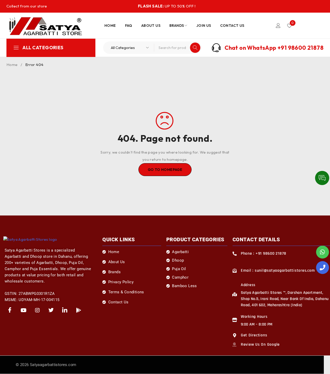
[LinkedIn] (65, 310)
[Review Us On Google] (235, 345)
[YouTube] (23, 310)
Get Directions (254, 335)
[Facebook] (10, 310)
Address (248, 285)
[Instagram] (37, 310)
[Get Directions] (235, 335)
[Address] (235, 294)
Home (12, 64)
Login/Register (278, 25)
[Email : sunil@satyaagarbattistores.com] (235, 271)
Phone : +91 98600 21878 (263, 253)
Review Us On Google (260, 344)
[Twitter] (51, 310)
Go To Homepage (165, 169)
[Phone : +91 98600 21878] (235, 254)
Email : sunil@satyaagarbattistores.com (278, 270)
